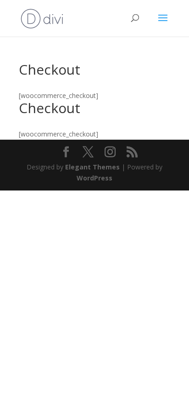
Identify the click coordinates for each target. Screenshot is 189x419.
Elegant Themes (92, 167)
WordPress (94, 178)
